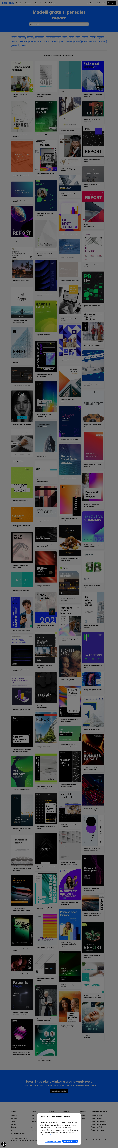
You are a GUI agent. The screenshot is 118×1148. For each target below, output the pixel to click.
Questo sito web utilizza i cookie (55, 1117)
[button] (4, 1144)
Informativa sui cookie (52, 1135)
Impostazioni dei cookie (53, 1141)
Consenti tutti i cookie (70, 1141)
